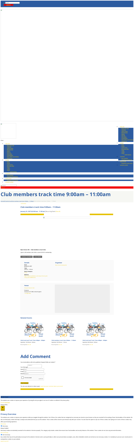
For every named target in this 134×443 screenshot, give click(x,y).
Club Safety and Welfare (127, 139)
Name (22, 369)
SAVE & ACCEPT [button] (5, 441)
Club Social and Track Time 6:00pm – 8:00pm (32, 214)
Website (22, 373)
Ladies (123, 152)
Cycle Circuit (123, 161)
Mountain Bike (125, 149)
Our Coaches (124, 158)
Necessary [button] (3, 424)
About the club (125, 128)
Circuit (122, 146)
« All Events (23, 203)
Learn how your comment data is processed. (51, 386)
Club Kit (123, 135)
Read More (7, 402)
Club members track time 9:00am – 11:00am (63, 340)
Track (122, 150)
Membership (124, 132)
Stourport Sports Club (29, 288)
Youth (122, 153)
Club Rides (124, 137)
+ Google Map (27, 293)
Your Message (24, 367)
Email (21, 371)
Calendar (123, 130)
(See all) (58, 211)
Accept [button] (2, 402)
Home (2, 201)
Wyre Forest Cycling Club (61, 265)
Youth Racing (127, 154)
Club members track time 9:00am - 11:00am (23, 201)
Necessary (5, 426)
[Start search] (1, 185)
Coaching (122, 156)
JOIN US (8, 5)
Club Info (122, 126)
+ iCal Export (37, 256)
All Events (6, 201)
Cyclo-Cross (124, 147)
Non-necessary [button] (4, 432)
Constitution (124, 138)
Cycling (121, 143)
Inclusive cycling (124, 165)
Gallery (123, 134)
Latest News (124, 131)
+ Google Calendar (26, 256)
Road (122, 144)
